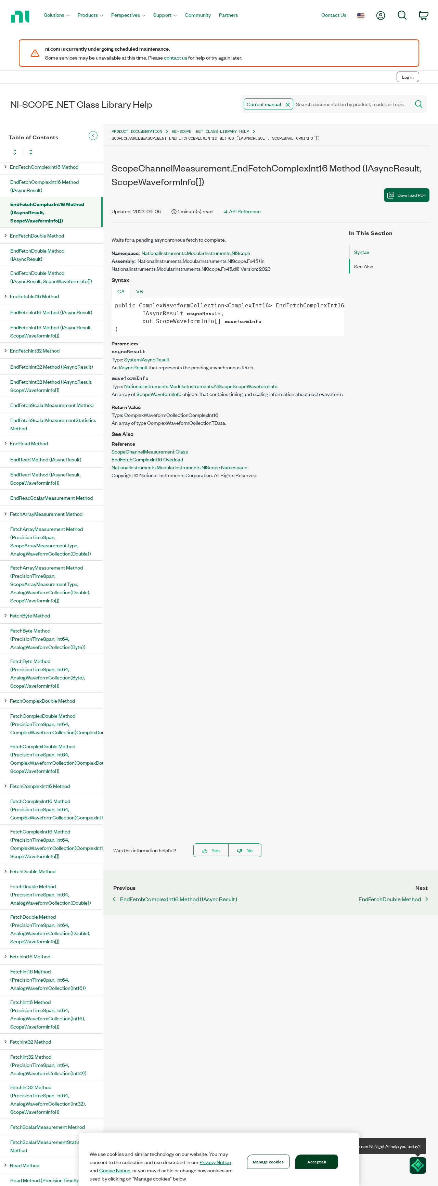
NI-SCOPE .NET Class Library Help (210, 131)
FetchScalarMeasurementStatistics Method (49, 1145)
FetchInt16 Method (30, 956)
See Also (363, 266)
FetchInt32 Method (30, 1041)
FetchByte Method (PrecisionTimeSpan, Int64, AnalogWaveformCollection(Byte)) (48, 638)
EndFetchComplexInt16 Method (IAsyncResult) (44, 185)
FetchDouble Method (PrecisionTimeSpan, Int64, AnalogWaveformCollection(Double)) (50, 894)
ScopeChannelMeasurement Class (150, 451)
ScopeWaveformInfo (159, 393)
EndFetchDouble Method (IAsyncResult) (37, 254)
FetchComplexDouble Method (42, 700)
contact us (175, 57)
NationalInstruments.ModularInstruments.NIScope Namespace (179, 467)
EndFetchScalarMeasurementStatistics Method (53, 424)
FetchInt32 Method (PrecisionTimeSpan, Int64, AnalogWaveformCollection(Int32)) (48, 1064)
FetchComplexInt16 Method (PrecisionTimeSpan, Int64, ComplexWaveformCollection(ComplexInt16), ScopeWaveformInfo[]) (56, 843)
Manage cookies (268, 1161)
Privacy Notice (215, 1162)
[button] (287, 104)
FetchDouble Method (32, 871)
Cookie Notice (114, 1170)
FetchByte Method (30, 615)
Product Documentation (137, 131)
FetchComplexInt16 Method (40, 785)
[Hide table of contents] (93, 135)
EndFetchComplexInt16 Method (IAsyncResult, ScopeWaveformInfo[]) (47, 212)
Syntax (361, 251)
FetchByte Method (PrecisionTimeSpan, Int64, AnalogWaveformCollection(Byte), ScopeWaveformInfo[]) (47, 673)
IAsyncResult (133, 367)
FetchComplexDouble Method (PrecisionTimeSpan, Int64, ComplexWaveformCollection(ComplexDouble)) (56, 724)
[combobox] (325, 104)
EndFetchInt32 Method (35, 350)
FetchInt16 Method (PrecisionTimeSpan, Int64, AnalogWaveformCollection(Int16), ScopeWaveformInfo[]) (47, 1014)
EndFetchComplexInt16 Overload (147, 459)
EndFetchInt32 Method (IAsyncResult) (51, 366)
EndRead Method (29, 443)
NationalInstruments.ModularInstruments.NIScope (196, 252)
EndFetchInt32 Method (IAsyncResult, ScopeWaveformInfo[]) (51, 385)
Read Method (24, 1165)
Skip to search (71, 62)
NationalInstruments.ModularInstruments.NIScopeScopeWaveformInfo (201, 386)
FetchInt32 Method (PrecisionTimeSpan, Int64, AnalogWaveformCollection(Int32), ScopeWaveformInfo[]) (48, 1099)
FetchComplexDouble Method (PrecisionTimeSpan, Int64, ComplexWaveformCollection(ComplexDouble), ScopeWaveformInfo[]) (56, 758)
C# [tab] (121, 291)
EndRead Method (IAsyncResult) (45, 459)
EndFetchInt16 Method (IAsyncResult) (51, 312)
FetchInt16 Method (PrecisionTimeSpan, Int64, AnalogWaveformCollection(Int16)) (48, 979)
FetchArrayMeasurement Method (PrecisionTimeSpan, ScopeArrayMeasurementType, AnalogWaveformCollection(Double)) (50, 541)
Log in (408, 77)
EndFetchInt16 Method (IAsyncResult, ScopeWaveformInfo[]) (51, 331)
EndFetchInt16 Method (34, 295)
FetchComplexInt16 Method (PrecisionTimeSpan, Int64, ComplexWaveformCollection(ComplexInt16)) (56, 809)
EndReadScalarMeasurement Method (51, 497)
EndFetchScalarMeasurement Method (51, 404)
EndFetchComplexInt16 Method (44, 166)
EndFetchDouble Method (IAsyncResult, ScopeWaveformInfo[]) (51, 276)
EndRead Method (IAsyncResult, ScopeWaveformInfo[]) (45, 478)
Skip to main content (26, 62)
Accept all (316, 1161)
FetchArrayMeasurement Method (46, 513)
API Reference (245, 211)
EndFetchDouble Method (37, 235)
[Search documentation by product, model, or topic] (418, 104)
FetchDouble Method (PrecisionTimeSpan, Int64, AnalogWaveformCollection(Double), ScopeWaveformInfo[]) (50, 929)
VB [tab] (139, 291)
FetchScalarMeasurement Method (47, 1126)
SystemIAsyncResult (146, 359)
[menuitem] (57, 16)
